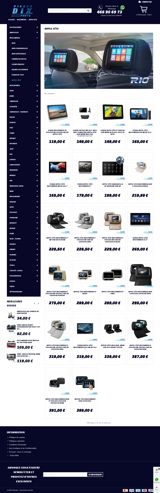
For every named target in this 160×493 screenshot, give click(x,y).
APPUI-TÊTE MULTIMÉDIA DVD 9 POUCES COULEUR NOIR (140, 293)
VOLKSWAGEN (15, 276)
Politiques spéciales (17, 441)
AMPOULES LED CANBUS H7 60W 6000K (28, 312)
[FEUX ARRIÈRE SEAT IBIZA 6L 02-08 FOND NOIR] (11, 345)
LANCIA (13, 159)
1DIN (13, 43)
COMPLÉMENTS (18, 64)
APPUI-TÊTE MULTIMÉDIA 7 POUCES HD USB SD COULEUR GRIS (85, 240)
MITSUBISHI (15, 196)
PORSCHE (14, 217)
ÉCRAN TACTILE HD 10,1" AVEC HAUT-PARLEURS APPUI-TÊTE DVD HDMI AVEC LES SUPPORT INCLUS (85, 133)
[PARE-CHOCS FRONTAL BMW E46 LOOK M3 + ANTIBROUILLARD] (11, 358)
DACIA (12, 117)
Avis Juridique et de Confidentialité (22, 448)
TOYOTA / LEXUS (16, 270)
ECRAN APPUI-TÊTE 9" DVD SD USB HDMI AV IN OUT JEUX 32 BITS (113, 132)
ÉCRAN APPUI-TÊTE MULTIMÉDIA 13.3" (140, 239)
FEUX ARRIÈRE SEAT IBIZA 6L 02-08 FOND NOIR (28, 341)
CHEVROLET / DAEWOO (19, 112)
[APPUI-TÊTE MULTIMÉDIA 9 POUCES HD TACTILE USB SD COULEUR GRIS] (57, 328)
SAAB (12, 233)
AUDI (12, 90)
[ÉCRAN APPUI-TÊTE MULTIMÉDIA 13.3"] (140, 221)
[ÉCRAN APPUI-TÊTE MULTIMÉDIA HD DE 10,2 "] (57, 167)
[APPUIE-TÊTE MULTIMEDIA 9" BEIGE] (85, 274)
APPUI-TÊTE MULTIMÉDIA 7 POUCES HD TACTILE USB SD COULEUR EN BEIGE (57, 293)
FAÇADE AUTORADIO (20, 69)
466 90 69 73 (109, 12)
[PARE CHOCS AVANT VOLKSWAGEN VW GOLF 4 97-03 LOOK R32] (11, 329)
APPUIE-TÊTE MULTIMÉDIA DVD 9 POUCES (84, 400)
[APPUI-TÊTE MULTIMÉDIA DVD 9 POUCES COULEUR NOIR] (140, 274)
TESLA (12, 265)
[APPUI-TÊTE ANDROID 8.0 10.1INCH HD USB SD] (112, 167)
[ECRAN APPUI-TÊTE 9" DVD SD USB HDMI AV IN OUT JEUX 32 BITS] (112, 113)
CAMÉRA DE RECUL (19, 59)
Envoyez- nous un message (20, 452)
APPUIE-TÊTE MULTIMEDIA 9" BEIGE (84, 293)
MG (11, 180)
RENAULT (13, 223)
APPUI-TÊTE (16, 80)
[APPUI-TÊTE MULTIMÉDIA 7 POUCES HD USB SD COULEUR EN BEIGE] (112, 221)
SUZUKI (13, 260)
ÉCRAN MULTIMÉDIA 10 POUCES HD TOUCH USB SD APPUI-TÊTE (57, 132)
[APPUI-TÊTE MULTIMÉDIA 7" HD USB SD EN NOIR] (57, 221)
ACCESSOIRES (15, 27)
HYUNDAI (13, 143)
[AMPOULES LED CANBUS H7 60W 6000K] (11, 315)
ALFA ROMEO (15, 85)
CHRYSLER (14, 101)
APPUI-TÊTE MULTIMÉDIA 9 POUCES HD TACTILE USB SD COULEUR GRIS (57, 347)
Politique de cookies (17, 437)
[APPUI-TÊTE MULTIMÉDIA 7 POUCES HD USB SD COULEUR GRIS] (85, 221)
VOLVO (12, 281)
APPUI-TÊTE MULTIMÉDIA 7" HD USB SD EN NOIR (57, 239)
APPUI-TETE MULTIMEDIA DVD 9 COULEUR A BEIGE (140, 185)
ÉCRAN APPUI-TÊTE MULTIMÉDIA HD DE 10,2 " (57, 185)
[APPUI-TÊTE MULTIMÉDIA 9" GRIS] (112, 274)
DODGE (13, 122)
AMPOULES (14, 32)
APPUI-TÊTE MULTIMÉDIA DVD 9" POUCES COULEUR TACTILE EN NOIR (57, 401)
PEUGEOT (13, 212)
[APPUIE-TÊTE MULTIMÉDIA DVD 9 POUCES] (85, 382)
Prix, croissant (49, 93)
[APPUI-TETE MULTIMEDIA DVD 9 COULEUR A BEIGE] (140, 167)
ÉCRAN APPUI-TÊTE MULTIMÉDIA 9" (84, 185)
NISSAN (13, 202)
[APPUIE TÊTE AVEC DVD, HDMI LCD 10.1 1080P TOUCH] (112, 328)
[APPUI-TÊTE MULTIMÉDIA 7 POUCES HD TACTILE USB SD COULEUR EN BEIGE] (57, 274)
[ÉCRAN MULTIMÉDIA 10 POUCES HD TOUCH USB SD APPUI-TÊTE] (57, 113)
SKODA (13, 244)
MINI (12, 191)
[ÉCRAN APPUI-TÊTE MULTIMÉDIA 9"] (85, 167)
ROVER (12, 228)
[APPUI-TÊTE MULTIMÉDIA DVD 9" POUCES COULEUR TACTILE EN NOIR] (57, 382)
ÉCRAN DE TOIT (18, 75)
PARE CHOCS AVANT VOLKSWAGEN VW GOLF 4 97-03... (29, 327)
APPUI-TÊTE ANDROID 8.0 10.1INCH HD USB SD (112, 185)
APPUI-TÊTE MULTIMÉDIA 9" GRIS (113, 293)
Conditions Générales (17, 445)
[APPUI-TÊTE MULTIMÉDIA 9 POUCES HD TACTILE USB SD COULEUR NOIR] (140, 328)
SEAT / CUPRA (15, 239)
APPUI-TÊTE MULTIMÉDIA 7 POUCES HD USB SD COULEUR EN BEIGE (112, 240)
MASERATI (14, 170)
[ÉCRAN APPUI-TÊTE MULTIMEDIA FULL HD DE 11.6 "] (85, 328)
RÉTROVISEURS (16, 291)
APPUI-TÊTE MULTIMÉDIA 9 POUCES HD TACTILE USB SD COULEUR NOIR (140, 347)
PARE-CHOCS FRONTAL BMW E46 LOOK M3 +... (28, 355)
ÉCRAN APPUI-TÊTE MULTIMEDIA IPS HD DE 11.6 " (140, 131)
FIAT (11, 128)
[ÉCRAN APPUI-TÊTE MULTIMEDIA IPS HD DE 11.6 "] (140, 113)
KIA (11, 154)
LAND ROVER (15, 165)
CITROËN (13, 106)
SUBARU (13, 255)
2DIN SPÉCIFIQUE (19, 54)
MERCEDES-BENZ (16, 186)
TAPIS (12, 286)
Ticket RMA (14, 455)
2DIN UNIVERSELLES (20, 48)
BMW (12, 96)
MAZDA (12, 175)
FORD (12, 133)
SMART (12, 249)
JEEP (12, 149)
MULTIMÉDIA (15, 38)
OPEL (12, 207)
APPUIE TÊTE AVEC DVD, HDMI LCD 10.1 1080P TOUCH (112, 346)
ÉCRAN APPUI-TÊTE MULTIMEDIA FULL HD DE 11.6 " (84, 347)
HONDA (13, 138)
